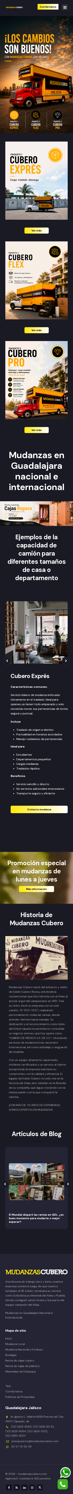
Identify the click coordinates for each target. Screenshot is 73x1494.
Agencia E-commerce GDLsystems (27, 1478)
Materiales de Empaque (20, 1371)
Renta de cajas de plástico (22, 1366)
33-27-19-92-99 (21, 1446)
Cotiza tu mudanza (39, 809)
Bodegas (11, 1355)
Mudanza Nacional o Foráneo (24, 1349)
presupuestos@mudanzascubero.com (35, 1441)
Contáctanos (14, 1391)
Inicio (8, 1338)
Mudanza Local (15, 1344)
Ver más (37, 230)
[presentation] (7, 661)
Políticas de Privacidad (19, 1397)
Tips (8, 1386)
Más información (36, 889)
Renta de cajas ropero (19, 1360)
